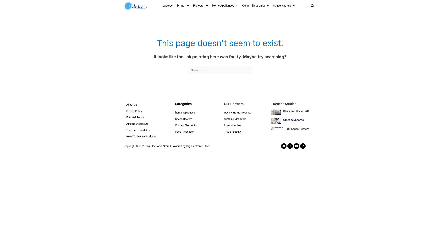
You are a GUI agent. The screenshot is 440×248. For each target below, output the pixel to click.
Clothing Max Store (235, 119)
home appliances (185, 112)
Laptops (168, 5)
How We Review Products (141, 136)
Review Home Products (237, 112)
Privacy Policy (134, 111)
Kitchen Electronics (253, 5)
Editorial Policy (135, 117)
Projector (199, 5)
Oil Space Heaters (298, 129)
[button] (183, 6)
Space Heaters (282, 5)
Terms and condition (138, 130)
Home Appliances (223, 5)
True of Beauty (232, 131)
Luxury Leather (232, 125)
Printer (181, 5)
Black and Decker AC (296, 111)
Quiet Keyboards (293, 120)
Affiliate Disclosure (137, 123)
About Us (131, 104)
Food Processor (184, 131)
